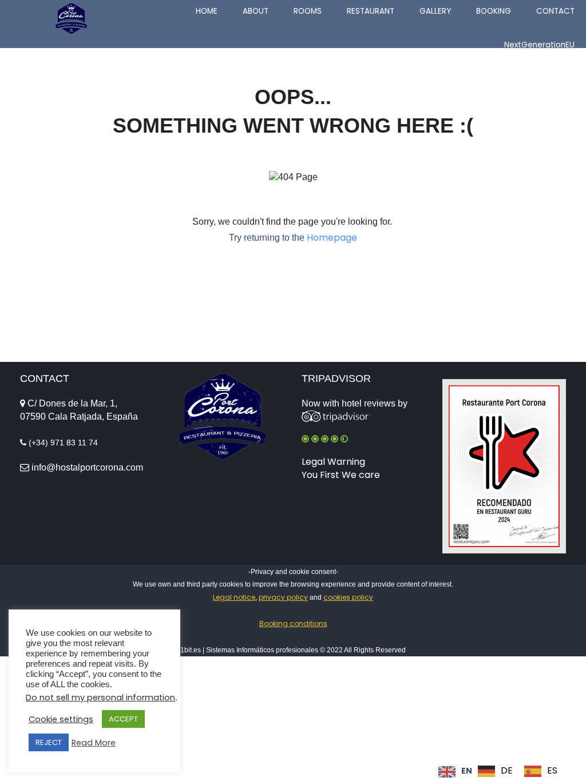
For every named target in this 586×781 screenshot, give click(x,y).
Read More (94, 743)
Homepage (332, 237)
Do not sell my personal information (100, 697)
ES (552, 770)
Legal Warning (333, 461)
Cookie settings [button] (61, 719)
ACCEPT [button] (123, 719)
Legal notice (234, 597)
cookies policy (348, 597)
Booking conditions (293, 623)
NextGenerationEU (539, 44)
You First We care (341, 474)
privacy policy (283, 597)
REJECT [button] (48, 742)
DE (507, 770)
